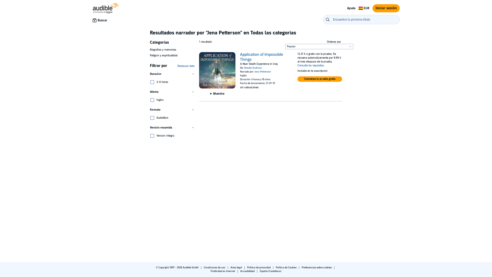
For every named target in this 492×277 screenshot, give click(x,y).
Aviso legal (236, 267)
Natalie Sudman (253, 67)
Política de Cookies (286, 267)
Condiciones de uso (215, 267)
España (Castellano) (270, 271)
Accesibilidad (247, 271)
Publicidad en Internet (223, 271)
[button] (172, 74)
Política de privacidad (259, 267)
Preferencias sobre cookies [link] (317, 267)
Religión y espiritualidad (164, 55)
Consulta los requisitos (311, 65)
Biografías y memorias (163, 49)
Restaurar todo (185, 66)
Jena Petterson (262, 71)
